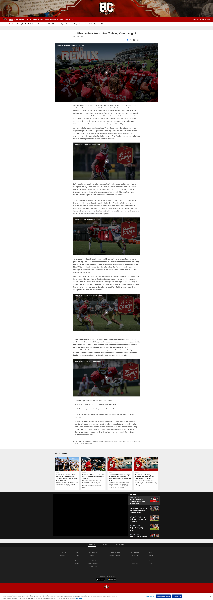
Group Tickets (135, 563)
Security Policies (93, 566)
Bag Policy (92, 555)
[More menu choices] (72, 19)
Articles (77, 552)
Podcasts (77, 560)
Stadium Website (93, 552)
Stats (151, 563)
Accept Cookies (177, 596)
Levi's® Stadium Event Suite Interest (114, 558)
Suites (114, 549)
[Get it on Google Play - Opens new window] (112, 580)
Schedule (151, 555)
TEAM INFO (150, 549)
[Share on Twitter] (130, 41)
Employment (63, 555)
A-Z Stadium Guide (92, 558)
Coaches (151, 560)
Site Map (77, 563)
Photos (77, 558)
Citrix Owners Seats (135, 558)
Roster (150, 552)
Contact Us (63, 552)
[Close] (210, 596)
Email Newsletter (63, 558)
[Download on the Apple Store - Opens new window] (100, 579)
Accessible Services (92, 560)
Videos (77, 555)
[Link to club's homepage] (5, 19)
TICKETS (135, 549)
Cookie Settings (150, 596)
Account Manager (135, 552)
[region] (106, 596)
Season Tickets (135, 555)
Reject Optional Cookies (163, 596)
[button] (106, 73)
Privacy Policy (79, 598)
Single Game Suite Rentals (114, 555)
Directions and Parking (93, 563)
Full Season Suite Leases (114, 552)
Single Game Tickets (135, 560)
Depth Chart (151, 558)
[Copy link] (137, 40)
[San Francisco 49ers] (106, 587)
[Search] (189, 19)
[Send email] (134, 41)
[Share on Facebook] (127, 41)
